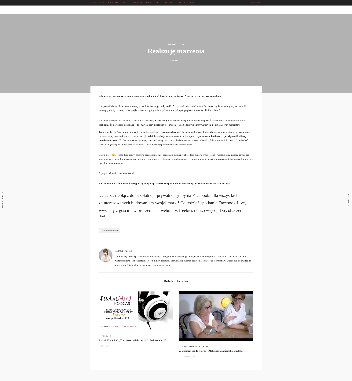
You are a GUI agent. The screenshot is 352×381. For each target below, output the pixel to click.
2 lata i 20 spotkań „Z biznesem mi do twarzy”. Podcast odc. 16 (132, 340)
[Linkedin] (17, 11)
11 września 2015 (188, 357)
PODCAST (158, 3)
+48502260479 (255, 3)
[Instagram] (21, 11)
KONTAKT (191, 3)
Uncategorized (176, 44)
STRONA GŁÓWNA (97, 3)
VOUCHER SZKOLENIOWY (131, 3)
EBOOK (148, 3)
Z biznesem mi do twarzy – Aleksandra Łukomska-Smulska (211, 350)
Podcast (106, 336)
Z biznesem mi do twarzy (110, 231)
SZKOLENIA (113, 3)
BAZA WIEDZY (171, 3)
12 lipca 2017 (106, 346)
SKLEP (182, 3)
